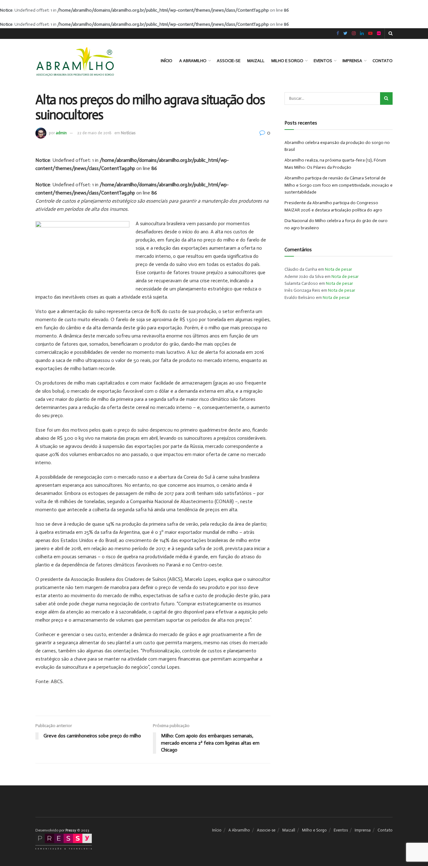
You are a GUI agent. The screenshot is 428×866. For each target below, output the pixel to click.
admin (61, 132)
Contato (383, 60)
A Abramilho (192, 60)
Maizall (255, 60)
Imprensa (352, 60)
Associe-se (228, 60)
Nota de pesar (338, 269)
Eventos (323, 60)
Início (166, 60)
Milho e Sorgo (287, 60)
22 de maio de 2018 (94, 132)
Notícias (128, 132)
